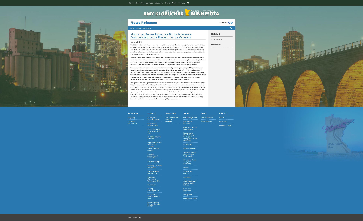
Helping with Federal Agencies (153, 118)
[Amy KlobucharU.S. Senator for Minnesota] (181, 12)
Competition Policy (190, 198)
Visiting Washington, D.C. (153, 190)
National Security (189, 148)
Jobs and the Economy (187, 122)
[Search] (188, 3)
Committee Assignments (132, 122)
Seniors (186, 168)
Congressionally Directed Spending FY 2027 (154, 204)
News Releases (143, 22)
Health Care (187, 145)
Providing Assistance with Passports (152, 156)
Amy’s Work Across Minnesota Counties (172, 119)
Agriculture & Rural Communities (190, 128)
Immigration (187, 195)
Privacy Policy (137, 218)
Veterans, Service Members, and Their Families (189, 154)
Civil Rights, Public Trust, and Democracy (189, 162)
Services (149, 3)
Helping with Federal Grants (152, 124)
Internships (151, 185)
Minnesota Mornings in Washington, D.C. (153, 179)
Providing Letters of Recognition (154, 167)
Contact (181, 3)
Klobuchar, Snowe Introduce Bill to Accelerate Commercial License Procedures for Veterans (161, 35)
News (174, 3)
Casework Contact (225, 125)
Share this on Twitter (232, 23)
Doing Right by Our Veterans (154, 138)
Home (131, 3)
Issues (167, 3)
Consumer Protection (187, 190)
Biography (131, 118)
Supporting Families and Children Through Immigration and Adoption (154, 146)
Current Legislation (190, 118)
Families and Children (187, 172)
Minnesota (159, 3)
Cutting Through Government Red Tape (153, 131)
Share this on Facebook (229, 23)
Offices (221, 118)
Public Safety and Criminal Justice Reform (189, 183)
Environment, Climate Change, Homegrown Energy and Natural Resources (190, 137)
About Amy (139, 3)
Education (186, 177)
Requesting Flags (153, 162)
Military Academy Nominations (153, 172)
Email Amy (222, 121)
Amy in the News (216, 39)
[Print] (231, 28)
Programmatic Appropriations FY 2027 (153, 196)
